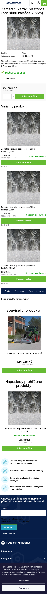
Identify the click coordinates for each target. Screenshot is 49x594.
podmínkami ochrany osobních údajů (15, 521)
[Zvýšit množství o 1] (13, 96)
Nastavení (24, 580)
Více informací (28, 574)
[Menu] (2, 3)
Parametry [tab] (19, 291)
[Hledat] (32, 3)
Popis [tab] (7, 291)
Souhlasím (24, 588)
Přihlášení (38, 3)
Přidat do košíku (29, 96)
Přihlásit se (8, 528)
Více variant (10, 78)
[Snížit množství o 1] (10, 96)
